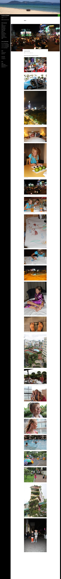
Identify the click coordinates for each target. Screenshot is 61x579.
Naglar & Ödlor (3, 29)
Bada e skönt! (3, 32)
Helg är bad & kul (3, 25)
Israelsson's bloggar (5, 15)
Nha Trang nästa (6, 43)
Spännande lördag (3, 33)
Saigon (27, 51)
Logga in (2, 63)
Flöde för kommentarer (4, 65)
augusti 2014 (3, 53)
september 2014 (3, 52)
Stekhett (2, 31)
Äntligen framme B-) (4, 37)
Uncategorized (3, 58)
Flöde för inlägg (3, 64)
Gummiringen (3, 30)
